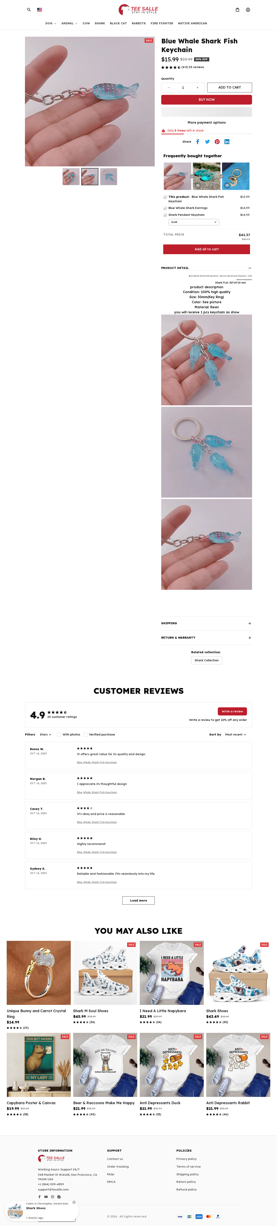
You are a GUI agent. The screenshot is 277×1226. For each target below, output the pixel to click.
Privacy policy (186, 1159)
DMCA (111, 1182)
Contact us (115, 1159)
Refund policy (186, 1189)
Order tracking (118, 1166)
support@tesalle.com (53, 1189)
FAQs (110, 1174)
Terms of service (188, 1166)
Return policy (186, 1182)
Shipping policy (187, 1174)
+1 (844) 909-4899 (51, 1184)
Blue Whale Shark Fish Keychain (97, 762)
